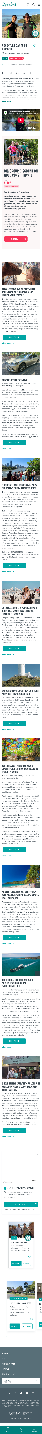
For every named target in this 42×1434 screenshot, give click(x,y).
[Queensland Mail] (33, 1393)
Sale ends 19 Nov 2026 (11, 186)
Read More (6, 101)
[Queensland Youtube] (27, 1393)
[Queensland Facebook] (15, 1393)
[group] (21, 1247)
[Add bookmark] (34, 45)
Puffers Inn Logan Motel (21, 1303)
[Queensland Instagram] (9, 1393)
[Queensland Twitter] (21, 1393)
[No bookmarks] (28, 4)
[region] (21, 316)
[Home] (9, 6)
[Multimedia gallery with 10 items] (21, 25)
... (6, 64)
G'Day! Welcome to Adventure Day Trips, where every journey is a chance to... (21, 1248)
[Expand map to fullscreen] (37, 1155)
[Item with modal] (21, 23)
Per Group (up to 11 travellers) (16, 192)
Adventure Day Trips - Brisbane (15, 47)
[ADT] (21, 23)
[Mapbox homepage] (7, 1182)
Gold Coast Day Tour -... (20, 1242)
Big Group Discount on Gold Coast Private (21, 173)
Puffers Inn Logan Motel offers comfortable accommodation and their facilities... (20, 1311)
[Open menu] (39, 4)
